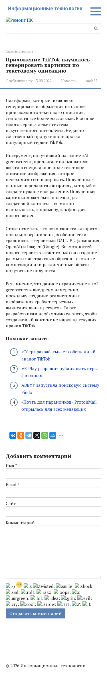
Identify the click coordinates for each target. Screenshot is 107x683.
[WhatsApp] (44, 435)
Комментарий (20, 522)
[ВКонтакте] (12, 435)
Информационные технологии (45, 8)
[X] (36, 435)
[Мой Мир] (52, 435)
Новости (68, 81)
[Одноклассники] (20, 435)
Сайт (11, 503)
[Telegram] (28, 435)
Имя (11, 465)
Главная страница (19, 51)
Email (12, 484)
